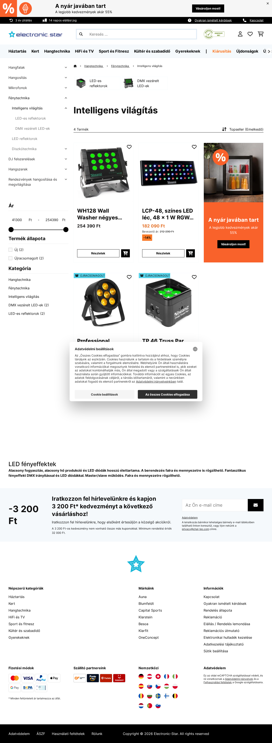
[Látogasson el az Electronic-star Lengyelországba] (175, 686)
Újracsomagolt (29, 258)
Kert (11, 603)
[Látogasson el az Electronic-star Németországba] (141, 676)
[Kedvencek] (250, 34)
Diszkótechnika (24, 149)
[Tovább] (269, 51)
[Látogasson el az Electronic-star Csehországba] (158, 686)
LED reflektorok (24, 139)
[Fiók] (240, 34)
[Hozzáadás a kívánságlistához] (129, 147)
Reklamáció (213, 617)
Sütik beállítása (216, 651)
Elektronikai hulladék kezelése (228, 637)
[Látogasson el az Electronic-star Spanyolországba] (141, 686)
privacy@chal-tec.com (195, 529)
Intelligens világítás (27, 108)
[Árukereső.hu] (214, 34)
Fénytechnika (19, 98)
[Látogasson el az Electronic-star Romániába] (141, 695)
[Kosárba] (125, 253)
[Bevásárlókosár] (261, 34)
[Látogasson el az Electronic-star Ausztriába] (149, 676)
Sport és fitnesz (21, 624)
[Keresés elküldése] (81, 34)
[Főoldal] (79, 66)
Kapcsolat (257, 20)
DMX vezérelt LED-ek (32, 128)
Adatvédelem (190, 517)
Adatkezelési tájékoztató (224, 644)
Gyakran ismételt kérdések (213, 20)
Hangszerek (18, 169)
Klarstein (145, 617)
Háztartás (16, 597)
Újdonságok (247, 51)
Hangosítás (17, 77)
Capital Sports (150, 610)
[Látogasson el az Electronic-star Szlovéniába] (158, 705)
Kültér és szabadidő (24, 631)
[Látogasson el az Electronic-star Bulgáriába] (149, 695)
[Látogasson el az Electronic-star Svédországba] (158, 695)
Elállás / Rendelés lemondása (227, 624)
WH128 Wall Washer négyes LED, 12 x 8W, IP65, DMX (101, 214)
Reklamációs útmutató (221, 631)
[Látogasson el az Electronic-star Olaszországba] (175, 676)
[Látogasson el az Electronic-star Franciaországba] (166, 676)
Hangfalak (16, 67)
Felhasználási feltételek (218, 682)
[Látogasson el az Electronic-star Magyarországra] (166, 686)
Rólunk (97, 734)
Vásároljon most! (208, 8)
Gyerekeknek (19, 637)
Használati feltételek (68, 734)
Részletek (98, 253)
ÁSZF (41, 734)
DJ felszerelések (21, 159)
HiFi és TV (16, 617)
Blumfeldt (146, 603)
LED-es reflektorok (30, 118)
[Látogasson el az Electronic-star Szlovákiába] (149, 686)
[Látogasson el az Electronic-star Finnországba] (166, 695)
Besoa (143, 624)
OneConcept (149, 637)
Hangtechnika (19, 280)
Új (19, 250)
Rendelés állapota (218, 610)
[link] (103, 172)
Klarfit (143, 631)
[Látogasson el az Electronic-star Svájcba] (158, 676)
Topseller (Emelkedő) (246, 129)
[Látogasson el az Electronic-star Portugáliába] (149, 705)
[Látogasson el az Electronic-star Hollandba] (141, 705)
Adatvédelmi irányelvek (239, 678)
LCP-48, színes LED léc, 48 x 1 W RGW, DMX (167, 214)
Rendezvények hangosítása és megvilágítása (32, 182)
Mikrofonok (17, 88)
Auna (143, 597)
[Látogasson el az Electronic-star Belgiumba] (175, 695)
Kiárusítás (221, 51)
